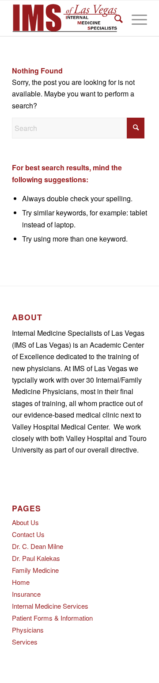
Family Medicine (35, 570)
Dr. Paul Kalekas (36, 558)
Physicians (28, 629)
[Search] (114, 18)
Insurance (26, 594)
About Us (25, 522)
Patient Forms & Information (52, 617)
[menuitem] (114, 18)
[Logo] (66, 18)
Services (25, 641)
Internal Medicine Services (50, 605)
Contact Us (28, 534)
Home (21, 582)
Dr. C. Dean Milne (37, 546)
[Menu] (135, 18)
